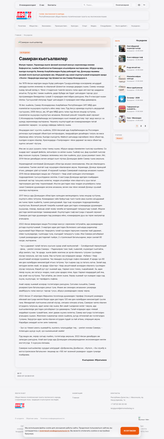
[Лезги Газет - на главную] (24, 15)
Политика (22, 26)
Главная (18, 35)
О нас (41, 5)
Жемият (119, 138)
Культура (75, 26)
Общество (33, 26)
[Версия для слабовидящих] (139, 5)
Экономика (46, 26)
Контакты (52, 5)
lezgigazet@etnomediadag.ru (122, 408)
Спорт (84, 26)
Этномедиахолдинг (27, 5)
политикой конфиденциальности (54, 431)
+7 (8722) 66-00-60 (119, 404)
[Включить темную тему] (134, 5)
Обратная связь (32, 418)
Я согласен (130, 431)
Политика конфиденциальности (52, 418)
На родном (136, 26)
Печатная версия (122, 5)
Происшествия (61, 26)
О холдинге (19, 418)
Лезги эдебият (121, 26)
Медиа (94, 26)
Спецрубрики (106, 26)
